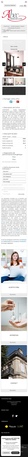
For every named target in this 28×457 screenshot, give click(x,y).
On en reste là (15, 437)
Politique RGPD (24, 447)
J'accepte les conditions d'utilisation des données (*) (13, 184)
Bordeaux (9, 29)
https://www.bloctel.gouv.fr (16, 231)
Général (4, 136)
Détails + (9, 136)
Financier (14, 136)
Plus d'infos (14, 294)
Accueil (3, 29)
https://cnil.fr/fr (4, 220)
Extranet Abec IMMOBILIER (10, 5)
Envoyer (21, 194)
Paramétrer (6, 452)
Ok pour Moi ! (15, 452)
